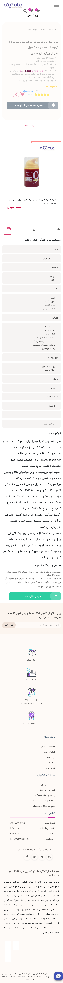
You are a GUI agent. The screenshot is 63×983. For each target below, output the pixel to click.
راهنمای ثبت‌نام (48, 746)
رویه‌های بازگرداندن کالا (45, 795)
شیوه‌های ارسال (48, 785)
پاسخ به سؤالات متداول (44, 806)
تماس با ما (50, 768)
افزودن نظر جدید (32, 596)
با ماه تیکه (49, 737)
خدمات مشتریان (46, 775)
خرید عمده (50, 757)
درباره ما (51, 763)
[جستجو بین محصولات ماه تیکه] (25, 11)
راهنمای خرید (49, 752)
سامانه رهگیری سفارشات (44, 801)
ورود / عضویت (31, 15)
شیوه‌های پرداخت (47, 790)
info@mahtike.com (19, 839)
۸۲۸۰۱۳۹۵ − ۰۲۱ (17, 823)
